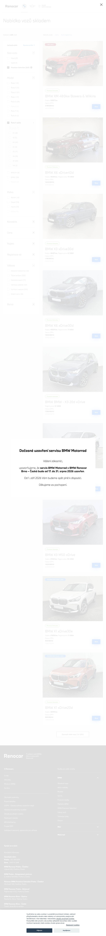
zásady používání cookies (65, 918)
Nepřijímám (66, 930)
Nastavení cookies (73, 925)
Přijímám (39, 930)
